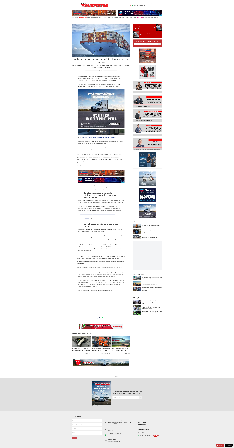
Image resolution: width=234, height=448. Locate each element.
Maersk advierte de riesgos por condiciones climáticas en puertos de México (97, 214)
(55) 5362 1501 (111, 430)
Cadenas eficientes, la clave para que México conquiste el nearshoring (99, 137)
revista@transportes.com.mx (114, 441)
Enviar (74, 438)
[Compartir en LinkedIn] (104, 318)
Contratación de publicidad (143, 429)
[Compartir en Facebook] (97, 318)
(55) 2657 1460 (111, 435)
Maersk (87, 218)
